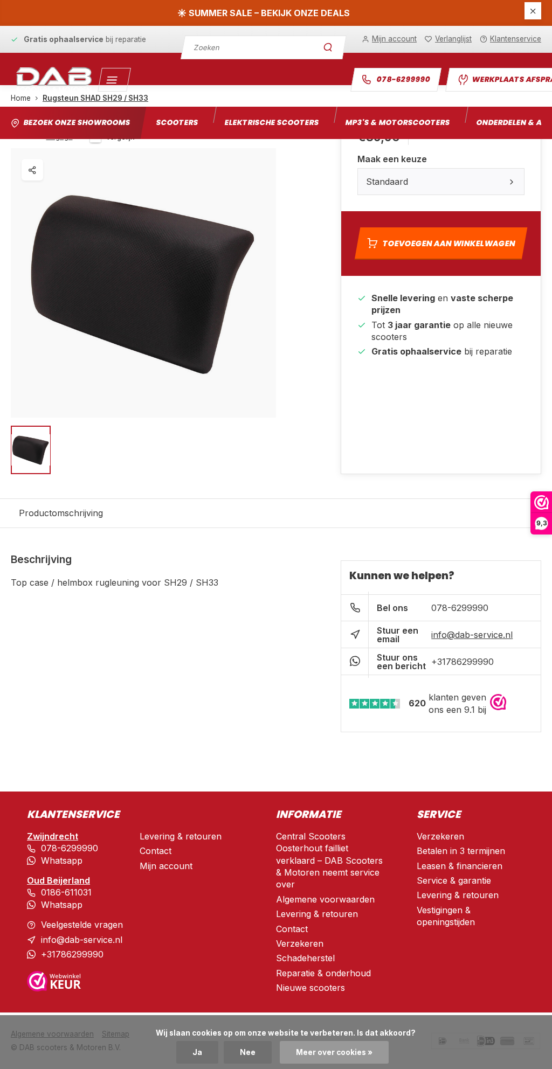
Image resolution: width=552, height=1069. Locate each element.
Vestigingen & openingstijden (446, 916)
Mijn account (166, 865)
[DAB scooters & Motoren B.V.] (54, 80)
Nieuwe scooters (310, 987)
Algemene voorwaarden (325, 899)
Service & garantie (454, 880)
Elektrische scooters (272, 122)
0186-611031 (66, 892)
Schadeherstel (305, 958)
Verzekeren (299, 943)
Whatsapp (61, 860)
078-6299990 (403, 79)
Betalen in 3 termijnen (461, 850)
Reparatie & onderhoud (323, 973)
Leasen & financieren (459, 865)
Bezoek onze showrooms (77, 122)
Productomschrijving (61, 513)
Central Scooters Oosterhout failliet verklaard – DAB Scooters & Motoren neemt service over (329, 860)
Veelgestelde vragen (82, 924)
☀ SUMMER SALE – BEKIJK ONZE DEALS (263, 13)
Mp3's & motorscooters (397, 122)
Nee (248, 1052)
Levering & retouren (181, 836)
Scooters (177, 122)
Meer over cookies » (334, 1052)
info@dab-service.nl (472, 634)
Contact (155, 850)
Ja (197, 1052)
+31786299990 (462, 661)
